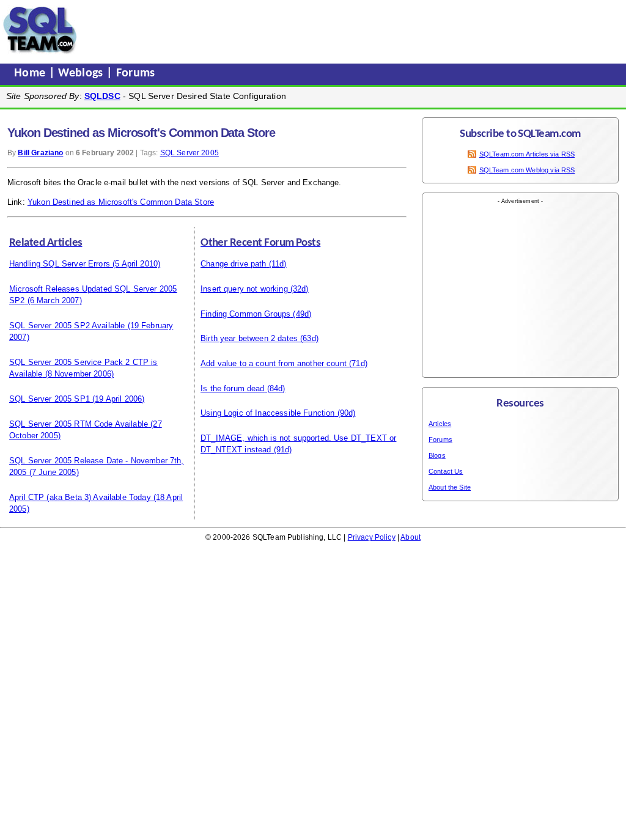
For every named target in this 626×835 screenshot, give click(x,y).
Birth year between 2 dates (249, 338)
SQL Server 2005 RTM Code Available (78, 424)
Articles (440, 423)
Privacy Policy (372, 537)
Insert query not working (244, 288)
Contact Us (446, 471)
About (410, 537)
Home (31, 73)
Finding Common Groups (245, 313)
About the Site (450, 487)
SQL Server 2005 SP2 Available (67, 325)
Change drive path (234, 263)
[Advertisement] (313, 29)
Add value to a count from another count (274, 363)
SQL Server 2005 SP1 (49, 398)
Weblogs (82, 73)
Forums (135, 73)
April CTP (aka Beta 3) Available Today (80, 497)
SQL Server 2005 (189, 153)
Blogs (437, 455)
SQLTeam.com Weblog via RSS (527, 170)
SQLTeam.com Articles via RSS (527, 154)
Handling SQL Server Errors (59, 263)
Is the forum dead (233, 388)
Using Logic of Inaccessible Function (267, 413)
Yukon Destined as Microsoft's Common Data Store (121, 202)
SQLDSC (102, 96)
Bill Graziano (40, 153)
